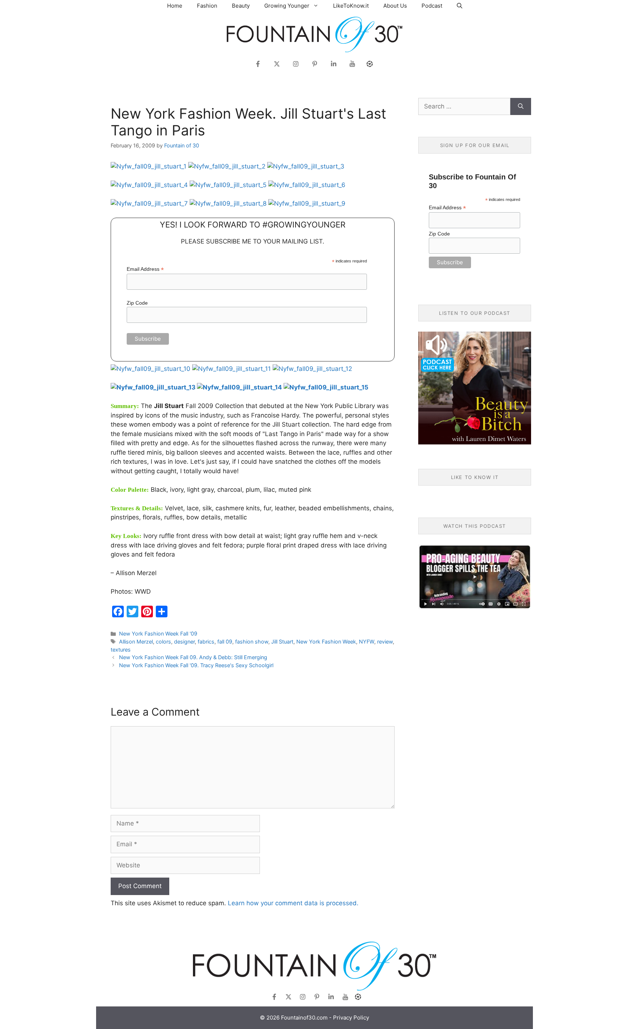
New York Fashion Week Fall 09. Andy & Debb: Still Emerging (193, 657)
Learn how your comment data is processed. (293, 903)
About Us (395, 5)
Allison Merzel (136, 641)
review (385, 641)
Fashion (207, 5)
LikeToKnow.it (351, 5)
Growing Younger (286, 5)
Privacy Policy (351, 1017)
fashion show (251, 641)
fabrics (206, 641)
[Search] (520, 106)
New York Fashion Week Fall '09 (158, 633)
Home (174, 5)
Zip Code (137, 303)
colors (163, 641)
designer (184, 641)
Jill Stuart (282, 641)
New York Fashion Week (326, 641)
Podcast (432, 5)
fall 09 (224, 641)
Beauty (241, 5)
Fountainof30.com (304, 1017)
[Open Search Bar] (460, 5)
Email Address (145, 269)
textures (121, 649)
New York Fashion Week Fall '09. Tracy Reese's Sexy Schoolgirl (196, 665)
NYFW (366, 641)
